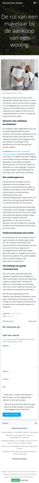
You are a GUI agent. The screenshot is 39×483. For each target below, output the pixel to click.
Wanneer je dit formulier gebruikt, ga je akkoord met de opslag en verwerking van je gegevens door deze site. (19, 407)
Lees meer (24, 480)
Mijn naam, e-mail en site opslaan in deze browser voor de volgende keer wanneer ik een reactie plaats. (18, 397)
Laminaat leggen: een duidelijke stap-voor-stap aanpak (19, 432)
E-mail (6, 379)
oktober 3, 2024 (16, 93)
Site (4, 387)
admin (7, 93)
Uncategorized (16, 313)
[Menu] (34, 3)
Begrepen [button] (15, 480)
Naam (6, 371)
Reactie (6, 346)
